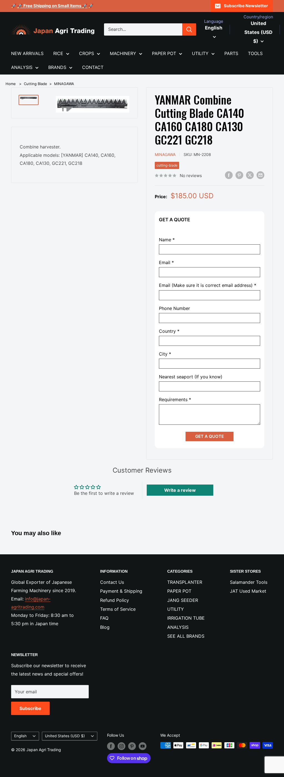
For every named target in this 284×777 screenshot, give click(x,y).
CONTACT (92, 67)
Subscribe (30, 708)
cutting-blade (167, 165)
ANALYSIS (21, 67)
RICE (58, 53)
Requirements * (175, 399)
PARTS (231, 53)
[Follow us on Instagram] (121, 746)
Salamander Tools (248, 582)
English (20, 736)
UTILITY (200, 53)
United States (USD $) (65, 736)
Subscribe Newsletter (246, 5)
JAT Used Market (248, 591)
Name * (167, 239)
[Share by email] (260, 175)
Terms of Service (118, 609)
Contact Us (112, 582)
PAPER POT (164, 53)
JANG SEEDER (182, 600)
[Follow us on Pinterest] (132, 746)
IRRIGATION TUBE (186, 618)
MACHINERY (123, 53)
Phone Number (174, 308)
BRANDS (57, 67)
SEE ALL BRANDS (185, 636)
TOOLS (255, 53)
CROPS (86, 53)
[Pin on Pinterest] (239, 175)
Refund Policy (114, 600)
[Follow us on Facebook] (111, 746)
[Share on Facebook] (229, 175)
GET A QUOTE (209, 436)
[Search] (189, 29)
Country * (169, 331)
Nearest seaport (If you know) (190, 376)
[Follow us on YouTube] (142, 746)
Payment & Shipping (121, 591)
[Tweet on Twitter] (250, 175)
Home (11, 83)
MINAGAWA (64, 83)
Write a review (180, 490)
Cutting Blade (35, 83)
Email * (166, 262)
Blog (105, 627)
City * (165, 354)
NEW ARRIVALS (27, 53)
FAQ (104, 618)
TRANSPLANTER (184, 582)
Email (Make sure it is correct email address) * (207, 285)
